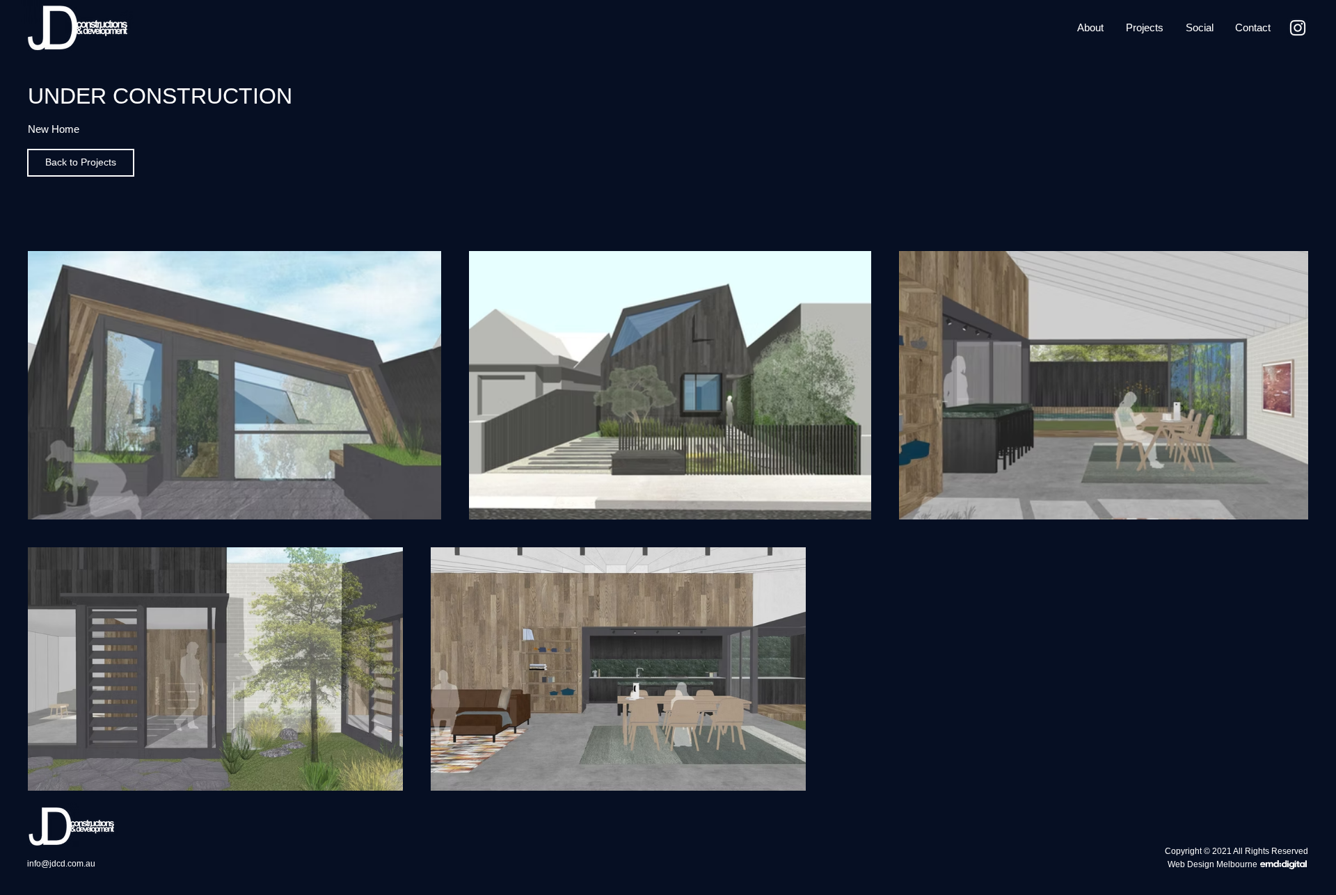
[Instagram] (1297, 27)
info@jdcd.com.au (61, 864)
